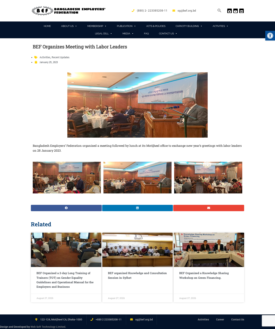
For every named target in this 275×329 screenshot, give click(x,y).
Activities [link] (219, 26)
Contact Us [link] (166, 33)
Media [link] (126, 33)
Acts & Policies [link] (155, 26)
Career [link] (220, 319)
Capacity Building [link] (187, 26)
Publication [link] (124, 26)
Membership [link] (95, 26)
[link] (270, 36)
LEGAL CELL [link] (102, 33)
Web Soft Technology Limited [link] (47, 326)
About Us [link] (67, 26)
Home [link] (47, 26)
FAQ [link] (146, 33)
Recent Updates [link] (60, 57)
